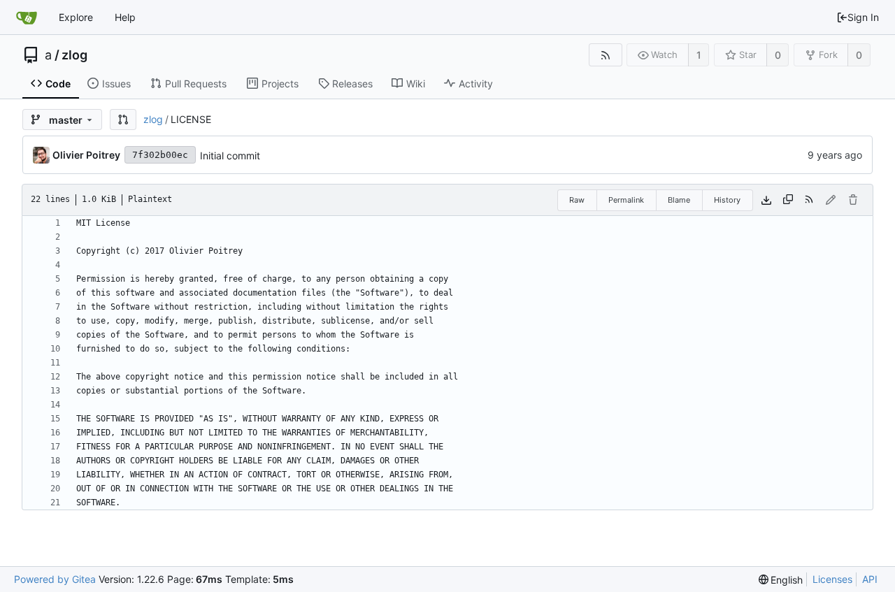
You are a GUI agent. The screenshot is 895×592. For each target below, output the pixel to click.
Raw (577, 200)
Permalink (626, 200)
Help (125, 17)
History (727, 200)
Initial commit (230, 155)
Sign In (863, 17)
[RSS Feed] (605, 54)
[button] (123, 119)
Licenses (832, 579)
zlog (74, 55)
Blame (679, 200)
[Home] (26, 17)
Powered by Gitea (55, 579)
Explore (76, 17)
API (870, 579)
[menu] (781, 580)
